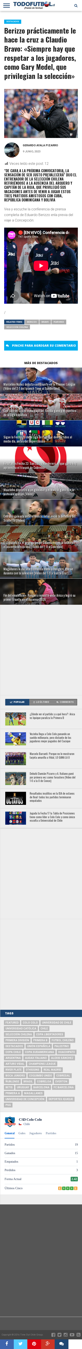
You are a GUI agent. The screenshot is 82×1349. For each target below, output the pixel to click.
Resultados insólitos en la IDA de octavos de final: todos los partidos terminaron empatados (52, 797)
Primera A (12, 1093)
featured (59, 322)
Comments (67, 702)
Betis (9, 1087)
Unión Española (38, 1046)
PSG (8, 1105)
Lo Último (42, 702)
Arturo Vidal (14, 1063)
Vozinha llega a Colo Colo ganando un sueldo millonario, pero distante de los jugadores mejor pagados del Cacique (50, 737)
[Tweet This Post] (21, 1344)
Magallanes (33, 1093)
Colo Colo (30, 1022)
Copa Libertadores (49, 1034)
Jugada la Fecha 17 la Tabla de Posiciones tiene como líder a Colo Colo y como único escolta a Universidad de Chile (52, 817)
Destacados (14, 1046)
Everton (61, 1081)
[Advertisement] (41, 650)
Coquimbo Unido (40, 1075)
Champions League (42, 1063)
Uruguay (23, 1087)
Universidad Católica (20, 1028)
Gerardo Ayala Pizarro (40, 145)
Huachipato (66, 1052)
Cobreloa (44, 1081)
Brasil (28, 1081)
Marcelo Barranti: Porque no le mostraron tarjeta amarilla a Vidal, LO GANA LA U (52, 755)
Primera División (17, 1040)
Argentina (13, 1057)
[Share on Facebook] (7, 1344)
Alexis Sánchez (62, 1057)
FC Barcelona (64, 1087)
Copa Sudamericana (39, 1052)
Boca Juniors (15, 1075)
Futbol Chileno (63, 1040)
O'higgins (32, 1069)
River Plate (13, 1069)
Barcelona (41, 1087)
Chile (44, 1028)
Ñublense (12, 1081)
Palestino (61, 1046)
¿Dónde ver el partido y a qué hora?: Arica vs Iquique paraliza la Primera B (52, 716)
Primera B (40, 1040)
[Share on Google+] (48, 1344)
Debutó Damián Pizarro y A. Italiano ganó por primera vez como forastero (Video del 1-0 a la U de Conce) (52, 777)
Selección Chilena (17, 327)
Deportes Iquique (61, 1099)
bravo (45, 322)
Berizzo (32, 322)
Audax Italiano (36, 1057)
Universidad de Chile (56, 1022)
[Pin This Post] (34, 1344)
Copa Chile (13, 1052)
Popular (19, 702)
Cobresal (63, 1075)
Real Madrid (52, 1069)
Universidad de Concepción (24, 1099)
